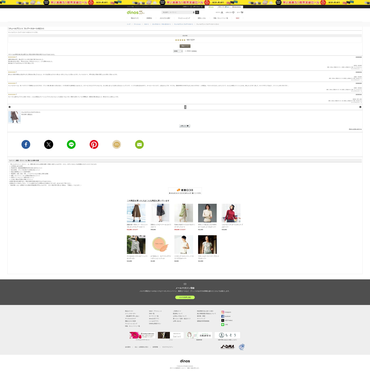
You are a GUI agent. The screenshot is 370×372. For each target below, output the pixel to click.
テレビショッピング (184, 18)
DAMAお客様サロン (155, 323)
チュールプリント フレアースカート (183, 24)
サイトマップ (201, 318)
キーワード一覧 (154, 316)
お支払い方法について (180, 316)
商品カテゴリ (135, 18)
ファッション (137, 24)
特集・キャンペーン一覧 (221, 18)
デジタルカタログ (130, 318)
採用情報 (155, 347)
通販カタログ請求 (130, 321)
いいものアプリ (154, 321)
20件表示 (194, 51)
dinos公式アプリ (154, 318)
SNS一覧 (151, 313)
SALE (237, 18)
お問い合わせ (177, 321)
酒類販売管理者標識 (203, 321)
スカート (146, 24)
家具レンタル (202, 18)
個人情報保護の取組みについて (206, 313)
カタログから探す (165, 18)
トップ (128, 24)
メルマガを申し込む (185, 297)
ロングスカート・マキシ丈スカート (161, 24)
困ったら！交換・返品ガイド (182, 318)
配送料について (177, 313)
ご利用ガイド (177, 311)
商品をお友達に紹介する (355, 129)
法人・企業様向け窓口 (141, 347)
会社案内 (127, 347)
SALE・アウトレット (155, 311)
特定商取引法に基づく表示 (205, 311)
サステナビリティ (167, 347)
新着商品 (149, 18)
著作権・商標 (201, 316)
